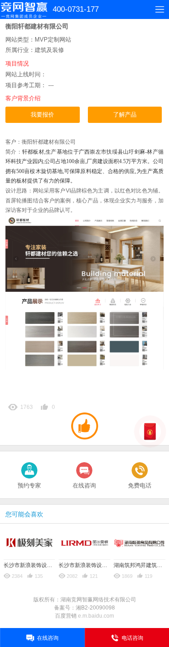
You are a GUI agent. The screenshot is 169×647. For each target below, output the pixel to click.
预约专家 (29, 485)
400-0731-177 (76, 9)
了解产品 (125, 114)
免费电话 (139, 485)
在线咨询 (84, 485)
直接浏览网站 (23, 127)
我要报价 (42, 114)
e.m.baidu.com (96, 616)
